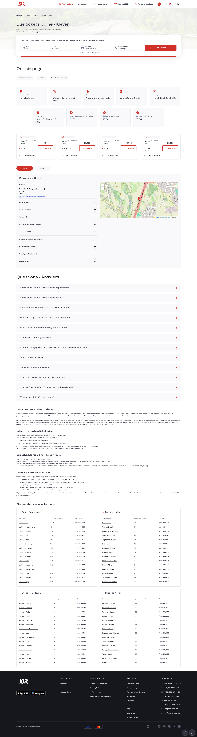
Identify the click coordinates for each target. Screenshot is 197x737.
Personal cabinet (145, 4)
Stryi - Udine (107, 565)
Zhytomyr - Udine (109, 540)
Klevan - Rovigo (25, 663)
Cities (28, 15)
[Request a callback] (192, 732)
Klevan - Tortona (25, 620)
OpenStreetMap (165, 217)
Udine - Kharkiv (25, 578)
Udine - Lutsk (24, 561)
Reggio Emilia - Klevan (110, 650)
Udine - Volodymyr (26, 565)
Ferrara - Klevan (108, 646)
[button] (82, 52)
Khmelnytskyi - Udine (110, 531)
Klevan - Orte (24, 642)
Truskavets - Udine (109, 578)
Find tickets (161, 48)
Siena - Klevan (107, 616)
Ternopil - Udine (108, 527)
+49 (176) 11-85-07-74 (172, 705)
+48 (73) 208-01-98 (171, 688)
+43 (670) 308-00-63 (172, 709)
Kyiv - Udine (106, 544)
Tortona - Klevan (109, 642)
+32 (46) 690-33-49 (171, 696)
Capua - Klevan (108, 625)
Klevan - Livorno (25, 633)
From (27, 46)
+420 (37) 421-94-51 (172, 692)
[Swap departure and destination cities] (49, 48)
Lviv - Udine (106, 523)
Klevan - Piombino (26, 625)
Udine (36, 15)
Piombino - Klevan (109, 637)
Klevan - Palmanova (26, 637)
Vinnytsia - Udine (108, 536)
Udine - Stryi (24, 582)
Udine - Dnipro (24, 573)
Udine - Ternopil (25, 531)
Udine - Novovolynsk (27, 569)
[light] (159, 4)
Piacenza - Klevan (109, 608)
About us (82, 4)
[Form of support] (185, 732)
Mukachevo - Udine (109, 561)
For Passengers (100, 4)
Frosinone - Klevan (109, 658)
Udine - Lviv (23, 523)
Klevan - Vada (24, 612)
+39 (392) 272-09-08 (172, 713)
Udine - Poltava (25, 552)
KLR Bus (19, 15)
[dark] (162, 4)
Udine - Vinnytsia (25, 548)
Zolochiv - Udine (108, 548)
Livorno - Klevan (108, 604)
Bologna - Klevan (109, 620)
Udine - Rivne (24, 540)
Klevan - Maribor (25, 650)
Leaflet (157, 217)
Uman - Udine (107, 573)
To (55, 46)
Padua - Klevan (108, 663)
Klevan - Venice (25, 616)
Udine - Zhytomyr (26, 544)
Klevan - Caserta (25, 646)
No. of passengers (123, 46)
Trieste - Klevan (108, 612)
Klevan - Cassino (25, 608)
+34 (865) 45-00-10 (171, 700)
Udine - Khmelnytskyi (27, 527)
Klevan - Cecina (25, 658)
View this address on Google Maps (33, 196)
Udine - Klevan (107, 629)
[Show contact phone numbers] (178, 4)
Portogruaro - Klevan (110, 633)
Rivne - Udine (107, 552)
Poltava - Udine (108, 569)
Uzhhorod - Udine (109, 557)
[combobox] (36, 48)
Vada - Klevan (107, 654)
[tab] (24, 168)
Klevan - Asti (24, 654)
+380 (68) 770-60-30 (172, 684)
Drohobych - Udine (109, 582)
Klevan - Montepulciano (28, 629)
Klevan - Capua (25, 604)
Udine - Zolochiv (25, 557)
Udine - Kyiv (23, 536)
